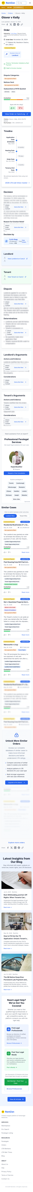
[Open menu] (30, 3)
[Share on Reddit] (18, 24)
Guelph (17, 495)
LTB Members (6, 1148)
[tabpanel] (16, 679)
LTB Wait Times (6, 1152)
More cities (16, 499)
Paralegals (5, 1141)
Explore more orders (16, 843)
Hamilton (16, 491)
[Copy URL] (22, 24)
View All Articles (15, 1099)
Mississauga (12, 487)
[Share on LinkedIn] (14, 24)
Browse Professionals (13, 1043)
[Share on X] (11, 24)
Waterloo (24, 495)
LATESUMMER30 (18, 7)
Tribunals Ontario (21, 33)
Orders (10, 13)
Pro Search (5, 1129)
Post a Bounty (11, 1067)
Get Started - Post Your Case (15, 1082)
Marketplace (5, 1126)
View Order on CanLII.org (15, 114)
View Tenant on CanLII (15, 277)
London (24, 491)
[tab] (10, 516)
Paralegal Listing (7, 1133)
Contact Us (5, 1179)
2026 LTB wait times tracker (16, 183)
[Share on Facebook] (7, 24)
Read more (25, 552)
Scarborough (20, 483)
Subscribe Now (18, 207)
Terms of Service (7, 1175)
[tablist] (16, 516)
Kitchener (9, 495)
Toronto (11, 483)
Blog (3, 1156)
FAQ (2, 1168)
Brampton (22, 487)
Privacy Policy (6, 1171)
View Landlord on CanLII (16, 259)
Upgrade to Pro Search (15, 782)
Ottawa (9, 491)
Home (3, 13)
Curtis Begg (13, 33)
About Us (4, 1164)
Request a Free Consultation (16, 473)
